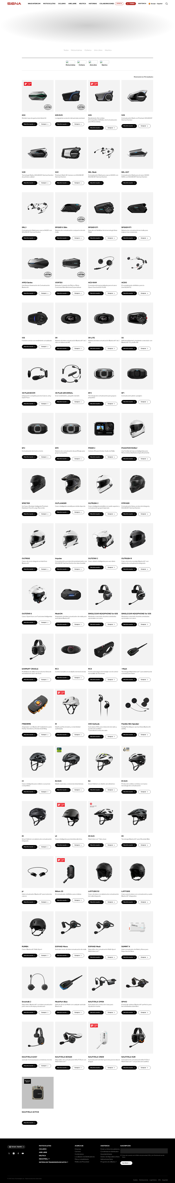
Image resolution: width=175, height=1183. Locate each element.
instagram (14, 1153)
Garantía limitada (106, 1154)
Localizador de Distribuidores (85, 1157)
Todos (66, 50)
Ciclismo (87, 50)
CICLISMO (42, 1149)
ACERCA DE (79, 1146)
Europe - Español (17, 1147)
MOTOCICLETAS (45, 1146)
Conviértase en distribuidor (109, 1151)
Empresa (78, 1149)
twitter (9, 1153)
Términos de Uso (143, 1180)
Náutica (108, 50)
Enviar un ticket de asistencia (110, 1149)
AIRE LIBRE (43, 1152)
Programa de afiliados (107, 1162)
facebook (18, 1153)
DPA (159, 1180)
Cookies (135, 1180)
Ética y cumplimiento (82, 1159)
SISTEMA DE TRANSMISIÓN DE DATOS (53, 1162)
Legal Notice (153, 1180)
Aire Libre (98, 50)
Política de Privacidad (82, 1162)
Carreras (78, 1151)
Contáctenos (79, 1154)
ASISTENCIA (105, 1146)
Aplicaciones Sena (106, 1159)
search (167, 4)
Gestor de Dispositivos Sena (109, 1157)
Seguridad (165, 1180)
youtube (23, 1153)
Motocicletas (76, 50)
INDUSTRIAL (43, 1159)
